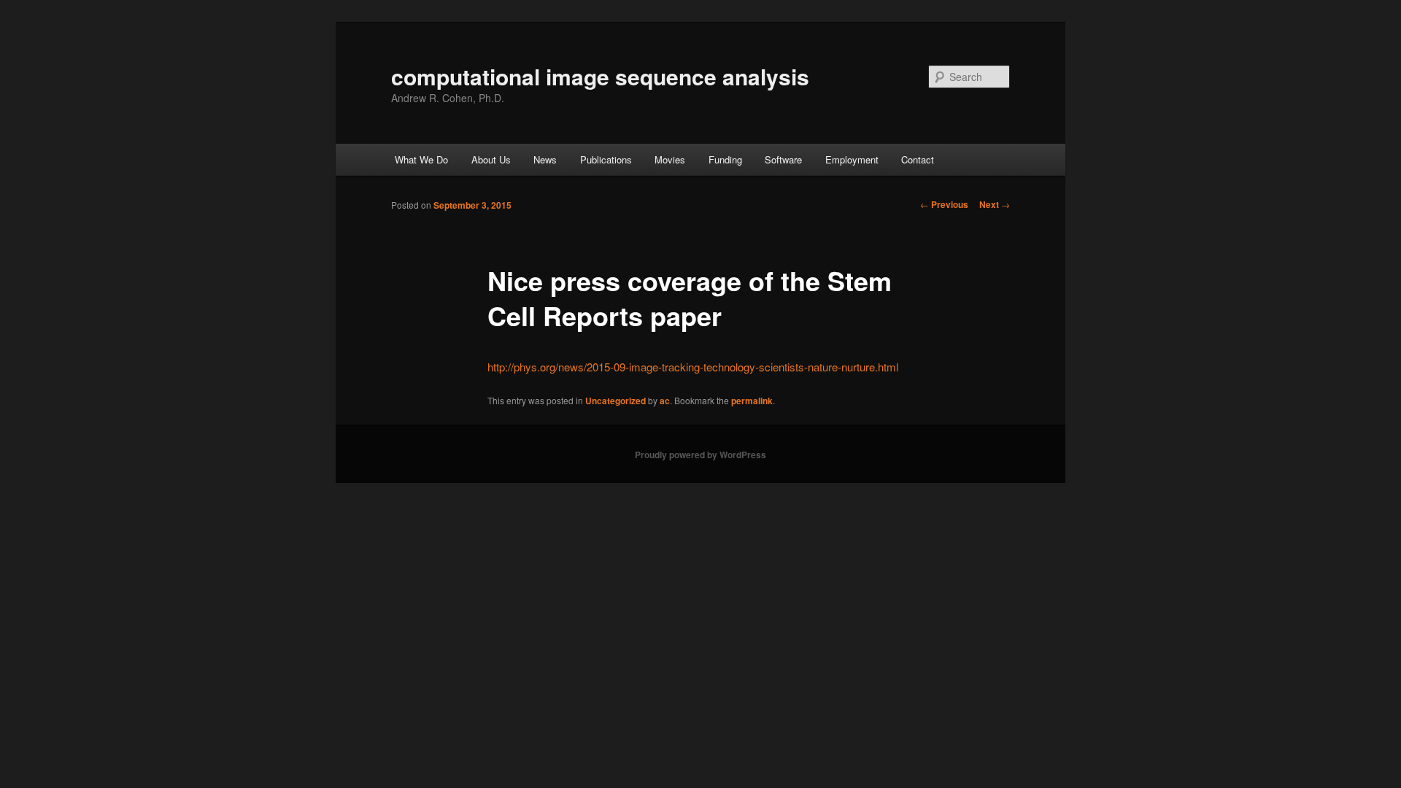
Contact (917, 159)
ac (665, 400)
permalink (752, 400)
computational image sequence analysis (600, 76)
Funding (725, 159)
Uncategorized (615, 400)
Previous (944, 204)
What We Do (421, 159)
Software (783, 159)
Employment (852, 159)
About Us (491, 159)
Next (994, 204)
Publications (606, 159)
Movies (670, 159)
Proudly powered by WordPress (700, 454)
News (545, 159)
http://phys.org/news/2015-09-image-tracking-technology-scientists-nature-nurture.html (692, 366)
